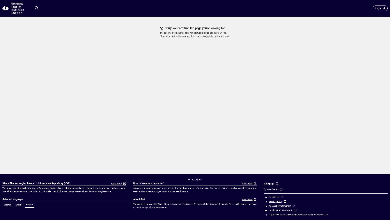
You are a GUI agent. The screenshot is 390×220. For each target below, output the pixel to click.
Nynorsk (18, 205)
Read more (116, 183)
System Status (271, 189)
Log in (378, 8)
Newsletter (274, 197)
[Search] (37, 8)
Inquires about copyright (280, 210)
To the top (197, 179)
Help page (269, 183)
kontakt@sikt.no (320, 214)
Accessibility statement (280, 206)
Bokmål (7, 205)
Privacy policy (275, 201)
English (29, 204)
